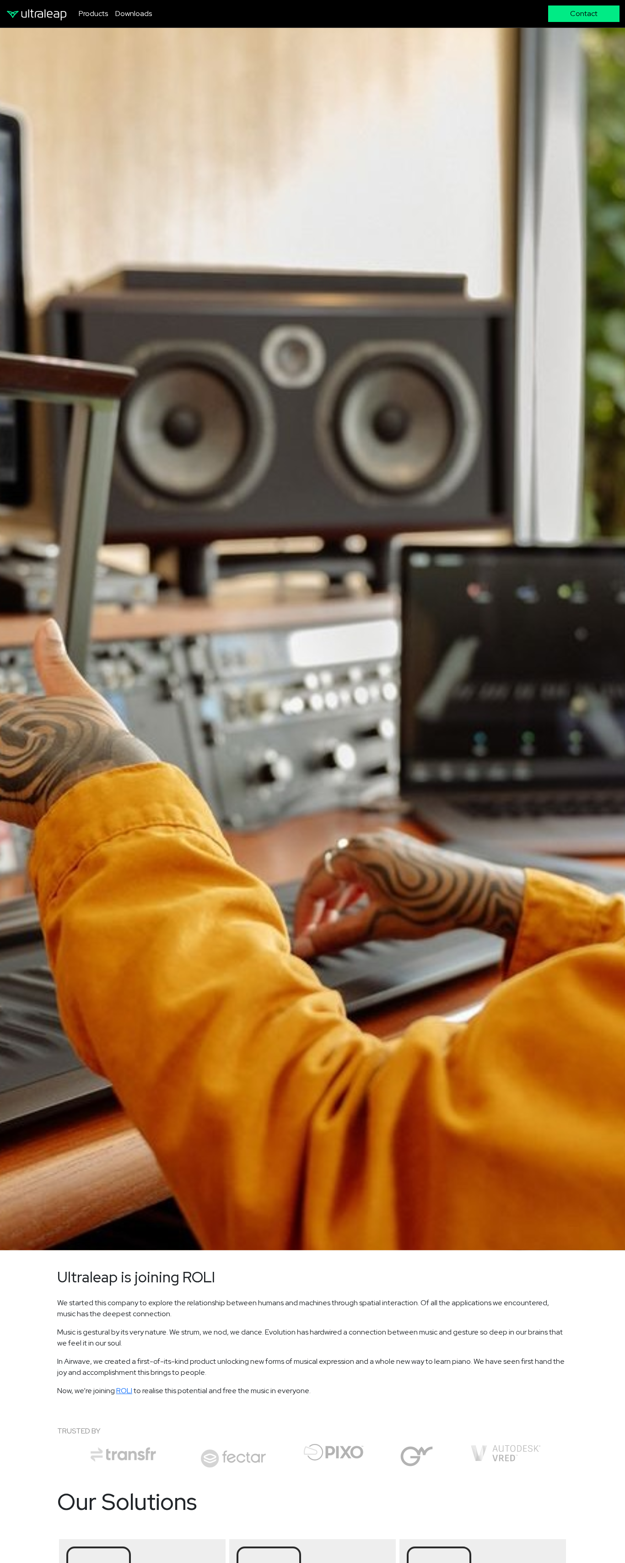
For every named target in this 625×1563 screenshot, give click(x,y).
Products (93, 13)
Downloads (133, 13)
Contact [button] (584, 13)
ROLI (124, 1390)
